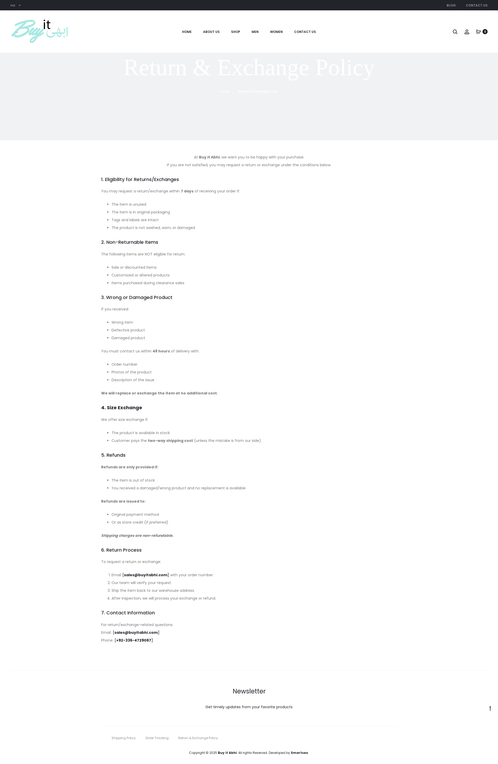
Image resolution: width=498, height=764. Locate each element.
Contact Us (477, 5)
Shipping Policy (124, 738)
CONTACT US (305, 32)
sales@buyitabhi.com (145, 575)
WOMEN (276, 32)
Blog (451, 5)
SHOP (235, 32)
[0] (478, 31)
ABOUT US (211, 32)
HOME (187, 32)
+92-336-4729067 (133, 640)
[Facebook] (384, 738)
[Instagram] (395, 738)
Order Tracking (157, 738)
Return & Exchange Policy (198, 738)
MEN (255, 32)
